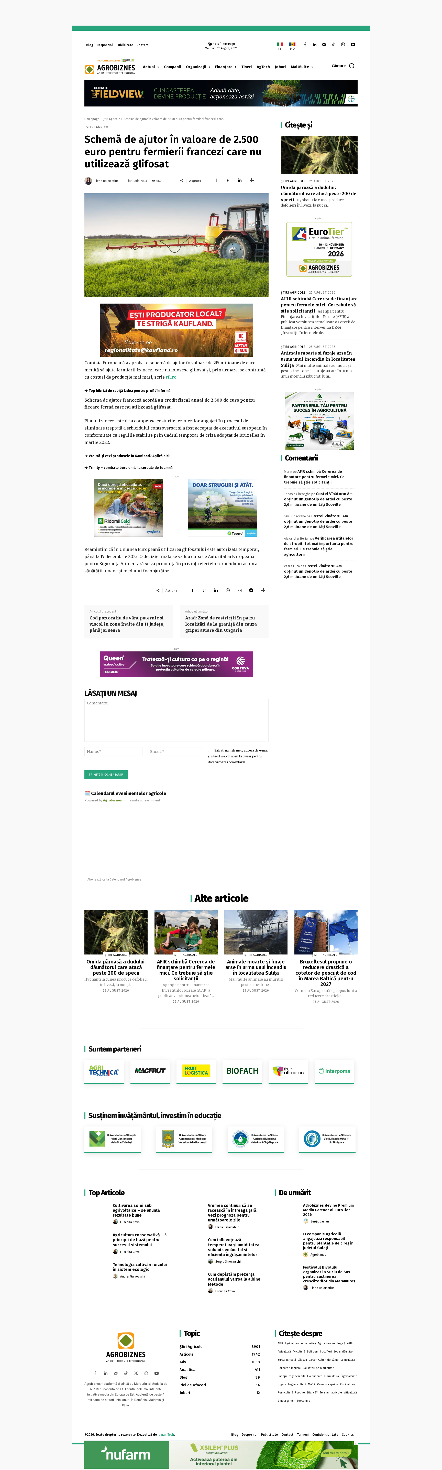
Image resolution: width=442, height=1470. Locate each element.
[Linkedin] (314, 45)
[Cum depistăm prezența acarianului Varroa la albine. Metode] (192, 1280)
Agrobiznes (318, 1255)
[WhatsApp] (343, 45)
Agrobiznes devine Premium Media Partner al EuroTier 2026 (328, 1210)
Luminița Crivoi (130, 1222)
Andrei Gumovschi (132, 1276)
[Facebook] (305, 45)
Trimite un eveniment (144, 800)
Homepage (92, 119)
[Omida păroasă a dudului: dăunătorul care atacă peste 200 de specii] (319, 155)
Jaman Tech (166, 1434)
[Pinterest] (228, 180)
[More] (251, 180)
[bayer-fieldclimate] (221, 92)
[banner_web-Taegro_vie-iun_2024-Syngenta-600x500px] (222, 508)
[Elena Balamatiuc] (89, 181)
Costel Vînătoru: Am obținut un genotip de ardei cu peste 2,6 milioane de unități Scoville (318, 499)
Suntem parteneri (115, 1049)
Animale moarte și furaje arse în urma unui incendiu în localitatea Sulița (318, 359)
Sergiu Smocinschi (228, 1261)
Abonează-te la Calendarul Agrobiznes (114, 879)
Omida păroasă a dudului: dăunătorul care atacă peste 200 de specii (318, 193)
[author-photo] (116, 1222)
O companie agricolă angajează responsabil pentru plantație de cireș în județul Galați (328, 1241)
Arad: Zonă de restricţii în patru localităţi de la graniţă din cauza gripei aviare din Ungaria (221, 624)
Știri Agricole (111, 119)
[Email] (239, 590)
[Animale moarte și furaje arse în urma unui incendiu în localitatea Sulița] (256, 932)
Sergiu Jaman (320, 1221)
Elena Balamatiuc (106, 181)
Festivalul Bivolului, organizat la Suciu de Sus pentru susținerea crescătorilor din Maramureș (329, 1274)
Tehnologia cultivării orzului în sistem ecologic (140, 1267)
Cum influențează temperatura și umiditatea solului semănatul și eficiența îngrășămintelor (233, 1247)
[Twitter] (136, 1373)
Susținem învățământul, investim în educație (155, 1115)
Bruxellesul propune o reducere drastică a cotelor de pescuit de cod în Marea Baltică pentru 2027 (325, 973)
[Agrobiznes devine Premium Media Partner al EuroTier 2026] (287, 1211)
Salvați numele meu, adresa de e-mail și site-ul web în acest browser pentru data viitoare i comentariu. (238, 756)
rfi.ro (171, 377)
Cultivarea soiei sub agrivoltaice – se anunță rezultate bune (136, 1210)
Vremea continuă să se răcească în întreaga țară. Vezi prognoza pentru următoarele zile (232, 1213)
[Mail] (324, 45)
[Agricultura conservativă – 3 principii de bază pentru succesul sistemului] (96, 1240)
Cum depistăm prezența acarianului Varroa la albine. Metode (234, 1279)
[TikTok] (333, 45)
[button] (343, 66)
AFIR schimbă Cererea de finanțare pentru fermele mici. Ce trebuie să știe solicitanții (319, 305)
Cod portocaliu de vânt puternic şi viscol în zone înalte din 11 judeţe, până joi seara (127, 624)
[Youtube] (353, 45)
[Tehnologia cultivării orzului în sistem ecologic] (96, 1270)
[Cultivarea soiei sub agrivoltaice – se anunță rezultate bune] (96, 1211)
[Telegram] (251, 590)
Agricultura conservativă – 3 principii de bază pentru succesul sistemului (140, 1239)
